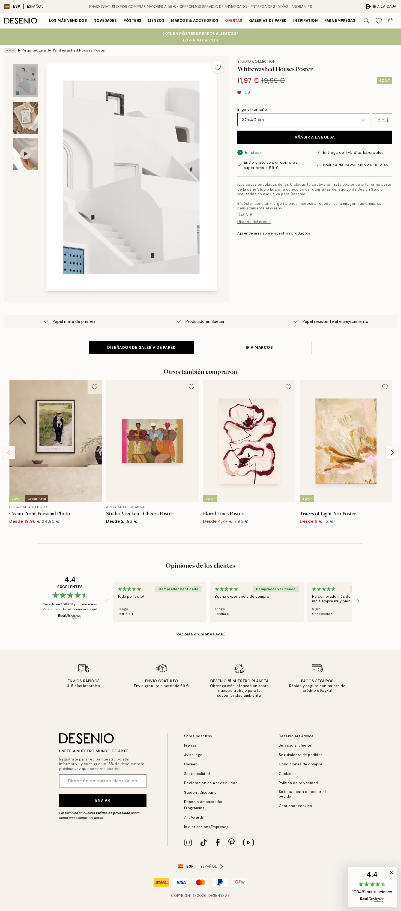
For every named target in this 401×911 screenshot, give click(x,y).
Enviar (102, 800)
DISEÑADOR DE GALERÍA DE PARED (141, 347)
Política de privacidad (113, 813)
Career (190, 764)
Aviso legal (194, 755)
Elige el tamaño (252, 109)
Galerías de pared (268, 20)
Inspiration (305, 20)
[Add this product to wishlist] (217, 66)
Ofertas (234, 20)
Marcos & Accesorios (195, 20)
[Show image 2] (25, 118)
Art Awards (194, 817)
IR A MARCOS (259, 347)
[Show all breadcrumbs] (10, 50)
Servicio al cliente (295, 745)
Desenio (216, 895)
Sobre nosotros (198, 736)
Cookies (286, 773)
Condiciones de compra (300, 764)
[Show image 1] (25, 80)
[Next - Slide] (392, 452)
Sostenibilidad (197, 773)
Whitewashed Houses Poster (79, 50)
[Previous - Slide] (8, 452)
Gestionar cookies (295, 806)
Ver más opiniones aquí (200, 634)
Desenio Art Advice (296, 736)
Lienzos (156, 20)
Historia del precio (254, 222)
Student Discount (200, 792)
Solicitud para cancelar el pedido (302, 794)
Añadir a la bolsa (315, 137)
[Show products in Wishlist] (379, 20)
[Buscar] (367, 20)
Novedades (105, 20)
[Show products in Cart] (391, 20)
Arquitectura (34, 50)
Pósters (133, 20)
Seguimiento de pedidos (301, 755)
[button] (382, 119)
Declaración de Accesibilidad (211, 783)
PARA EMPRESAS (339, 20)
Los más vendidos (68, 20)
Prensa (190, 745)
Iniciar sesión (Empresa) (206, 827)
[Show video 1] (25, 154)
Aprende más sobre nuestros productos (273, 233)
